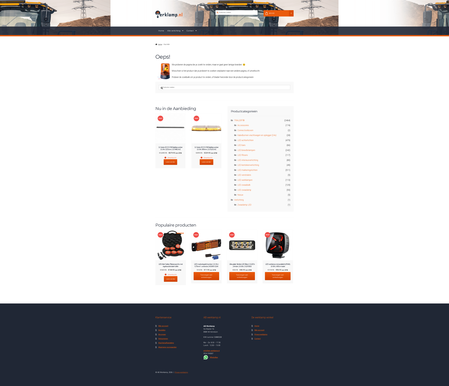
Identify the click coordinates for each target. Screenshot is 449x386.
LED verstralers (244, 175)
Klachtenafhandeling (166, 343)
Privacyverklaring (260, 334)
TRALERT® (239, 120)
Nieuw (240, 195)
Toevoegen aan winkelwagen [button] (206, 276)
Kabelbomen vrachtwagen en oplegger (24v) (256, 135)
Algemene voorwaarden (167, 347)
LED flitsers (242, 155)
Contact (190, 31)
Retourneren (163, 339)
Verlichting (239, 200)
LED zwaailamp (244, 190)
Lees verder (170, 162)
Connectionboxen (245, 130)
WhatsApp (214, 357)
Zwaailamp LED (244, 205)
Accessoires (243, 125)
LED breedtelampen (246, 150)
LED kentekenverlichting (248, 165)
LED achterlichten (245, 140)
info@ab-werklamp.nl (211, 351)
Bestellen (161, 330)
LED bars (241, 145)
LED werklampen (244, 180)
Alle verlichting (173, 31)
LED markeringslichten (247, 170)
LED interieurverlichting (247, 160)
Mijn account (163, 326)
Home (161, 31)
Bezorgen (162, 334)
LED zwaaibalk (243, 185)
